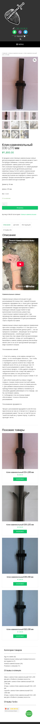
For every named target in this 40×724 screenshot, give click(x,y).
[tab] (7, 224)
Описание (6, 225)
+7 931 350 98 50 (20, 28)
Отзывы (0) (7, 230)
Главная (4, 53)
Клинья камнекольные (15, 53)
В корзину (20, 208)
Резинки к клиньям (10, 666)
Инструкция (26, 225)
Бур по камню (9, 657)
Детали (16, 225)
